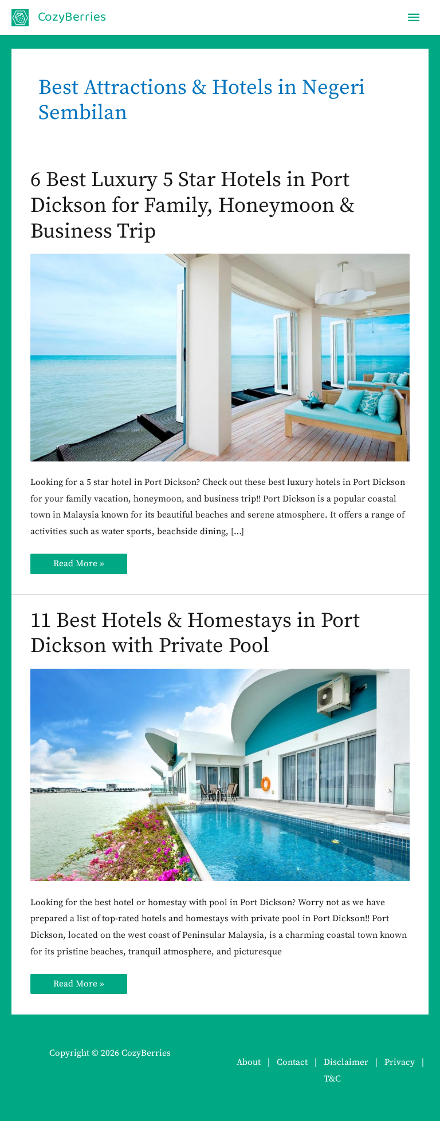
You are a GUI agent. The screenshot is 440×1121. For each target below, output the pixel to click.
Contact (292, 1062)
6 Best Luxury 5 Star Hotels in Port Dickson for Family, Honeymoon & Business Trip (192, 205)
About (249, 1062)
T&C (332, 1078)
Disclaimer (346, 1062)
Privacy (399, 1062)
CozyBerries (72, 17)
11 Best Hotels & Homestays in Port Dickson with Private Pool (195, 634)
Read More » (78, 561)
